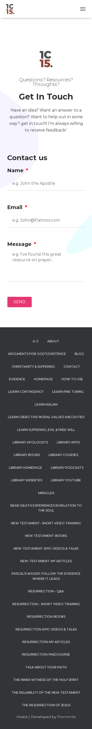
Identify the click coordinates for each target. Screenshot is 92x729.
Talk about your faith (46, 667)
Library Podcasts (67, 468)
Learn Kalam (46, 404)
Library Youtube (66, 480)
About (53, 341)
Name (16, 170)
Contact (72, 366)
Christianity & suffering (33, 366)
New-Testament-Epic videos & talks (46, 548)
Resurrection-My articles (46, 642)
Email (15, 207)
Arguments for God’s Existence (37, 354)
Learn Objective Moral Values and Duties (46, 417)
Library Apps (68, 442)
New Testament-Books (46, 536)
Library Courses (63, 455)
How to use (72, 379)
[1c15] (12, 9)
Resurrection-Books (46, 616)
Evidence (17, 379)
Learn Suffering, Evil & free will (46, 430)
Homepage (43, 379)
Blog (79, 354)
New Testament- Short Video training (46, 523)
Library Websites (26, 480)
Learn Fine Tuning (68, 392)
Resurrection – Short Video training (46, 604)
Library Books (27, 455)
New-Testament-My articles (46, 561)
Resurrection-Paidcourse (46, 654)
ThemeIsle (66, 716)
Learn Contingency (25, 392)
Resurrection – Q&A (46, 591)
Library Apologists (30, 442)
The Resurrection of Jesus (46, 705)
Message (20, 244)
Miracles (46, 493)
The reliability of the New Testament (46, 692)
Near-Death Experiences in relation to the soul (46, 508)
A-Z (36, 341)
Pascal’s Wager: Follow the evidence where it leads (46, 576)
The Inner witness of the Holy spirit (46, 680)
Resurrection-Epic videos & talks (46, 629)
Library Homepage (25, 468)
